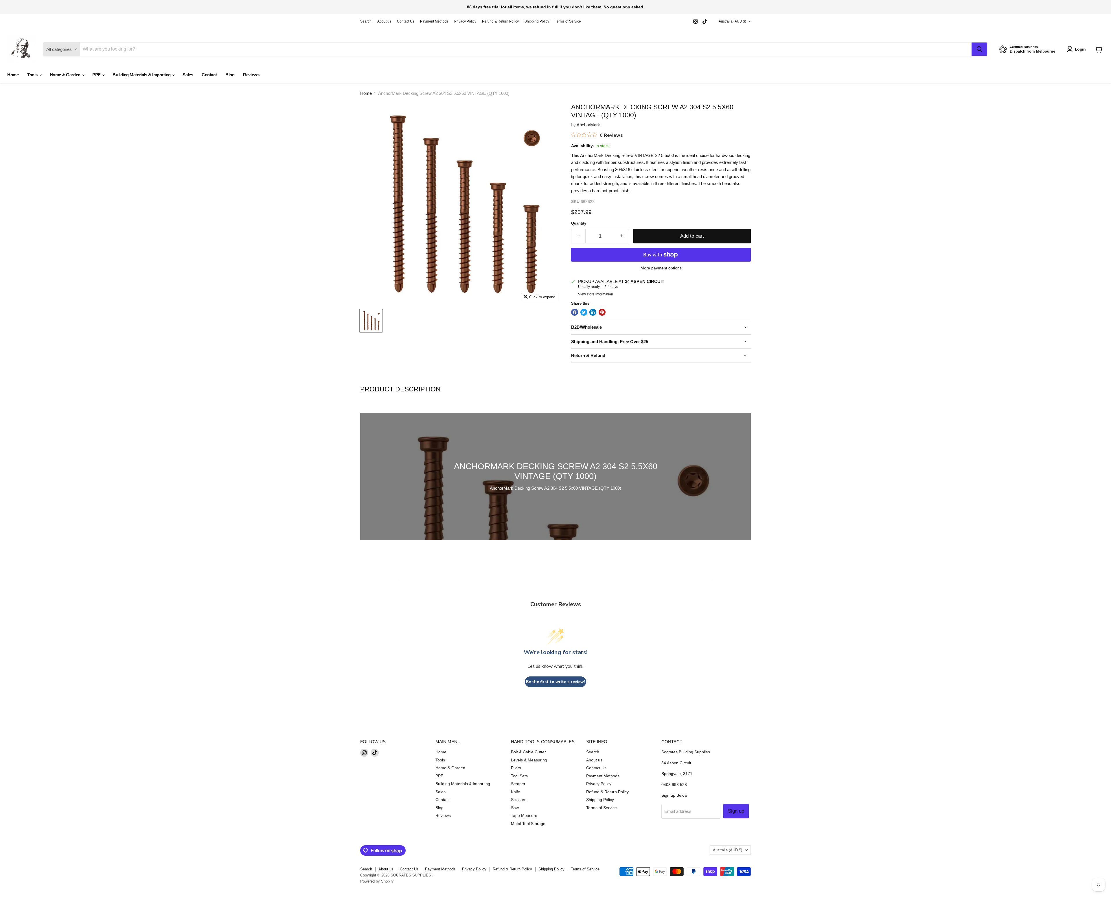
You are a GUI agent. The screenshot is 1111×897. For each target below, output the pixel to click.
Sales (188, 74)
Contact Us (405, 21)
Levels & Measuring (529, 760)
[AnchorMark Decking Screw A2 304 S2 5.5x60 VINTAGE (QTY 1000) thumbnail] (371, 320)
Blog (229, 74)
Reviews (251, 74)
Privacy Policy (465, 21)
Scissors (518, 799)
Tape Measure (524, 815)
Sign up (736, 811)
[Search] (979, 49)
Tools (32, 74)
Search (365, 21)
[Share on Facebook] (574, 312)
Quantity (578, 223)
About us (384, 21)
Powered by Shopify (377, 881)
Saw (515, 807)
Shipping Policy (537, 21)
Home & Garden (66, 74)
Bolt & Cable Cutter (528, 752)
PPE (97, 74)
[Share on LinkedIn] (592, 312)
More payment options (661, 268)
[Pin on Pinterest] (602, 312)
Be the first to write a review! (555, 682)
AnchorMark (588, 124)
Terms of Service (568, 21)
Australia (732, 21)
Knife (515, 791)
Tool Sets (519, 776)
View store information (595, 294)
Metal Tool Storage (528, 823)
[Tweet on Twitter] (583, 312)
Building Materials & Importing (142, 74)
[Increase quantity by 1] (622, 236)
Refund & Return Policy (500, 21)
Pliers (516, 767)
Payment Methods (434, 21)
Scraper (518, 783)
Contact (209, 74)
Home (13, 74)
